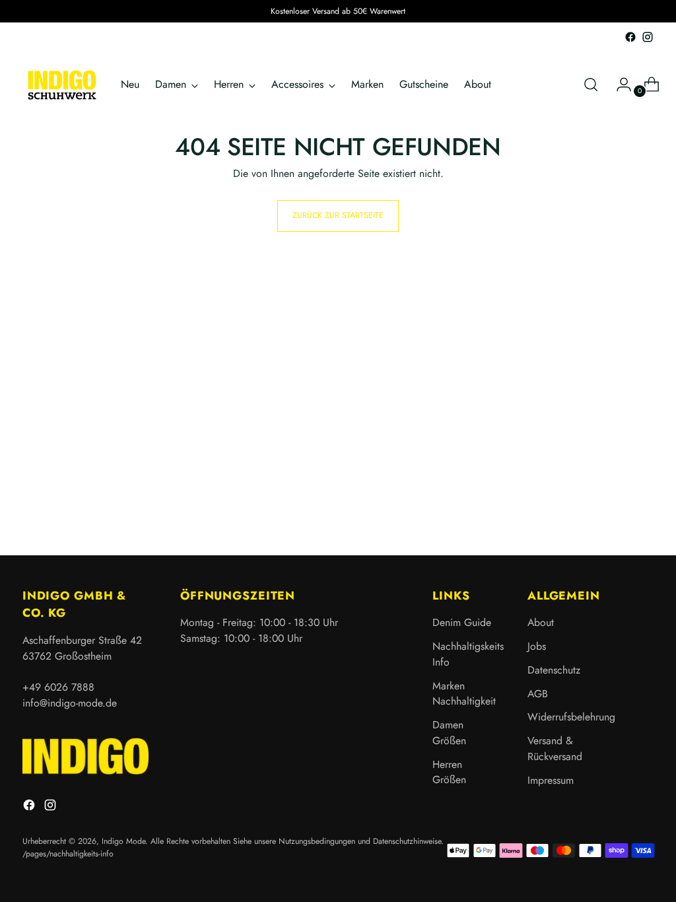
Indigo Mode (123, 841)
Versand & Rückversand (554, 748)
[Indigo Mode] (62, 85)
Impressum (550, 780)
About (540, 622)
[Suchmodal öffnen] (591, 84)
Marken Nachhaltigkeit (464, 693)
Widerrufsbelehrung (571, 716)
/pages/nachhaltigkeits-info (68, 854)
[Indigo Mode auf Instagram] (648, 37)
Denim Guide (461, 622)
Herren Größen (449, 772)
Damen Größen (449, 732)
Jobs (536, 646)
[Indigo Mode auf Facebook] (630, 37)
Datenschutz (553, 669)
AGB (537, 693)
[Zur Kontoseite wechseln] (618, 84)
